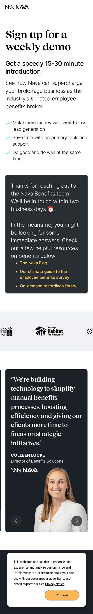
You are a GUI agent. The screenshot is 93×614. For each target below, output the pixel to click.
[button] (14, 450)
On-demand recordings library (48, 286)
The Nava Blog (33, 262)
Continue (62, 595)
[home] (17, 7)
